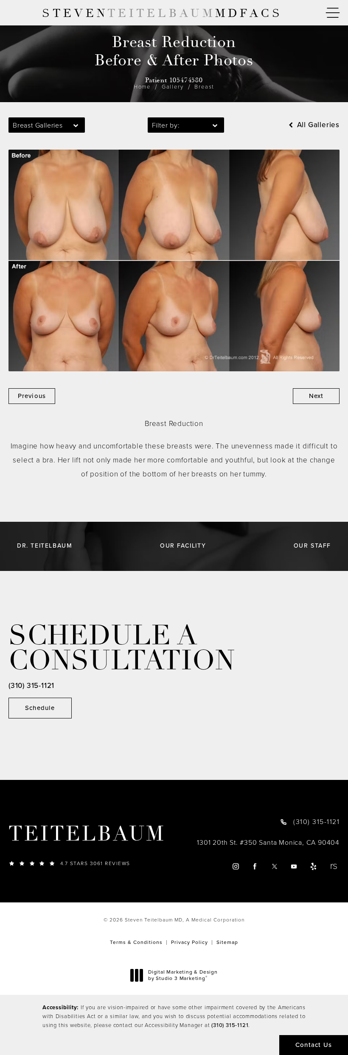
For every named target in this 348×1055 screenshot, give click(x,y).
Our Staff (312, 546)
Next (316, 396)
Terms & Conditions (136, 942)
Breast (204, 87)
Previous (32, 396)
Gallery (173, 87)
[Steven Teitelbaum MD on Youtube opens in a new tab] (294, 866)
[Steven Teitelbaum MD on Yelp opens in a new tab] (314, 866)
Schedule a (121, 649)
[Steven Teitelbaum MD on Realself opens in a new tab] (333, 866)
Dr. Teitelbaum (44, 546)
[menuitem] (235, 866)
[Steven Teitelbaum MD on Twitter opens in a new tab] (275, 866)
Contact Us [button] (313, 1044)
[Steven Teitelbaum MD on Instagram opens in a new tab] (235, 866)
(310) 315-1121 (229, 1025)
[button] (333, 13)
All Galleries (317, 124)
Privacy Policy (189, 942)
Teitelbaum (87, 834)
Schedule (40, 708)
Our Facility (183, 546)
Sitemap (227, 942)
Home (142, 87)
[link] (89, 863)
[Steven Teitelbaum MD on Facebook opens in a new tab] (255, 866)
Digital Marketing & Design (183, 975)
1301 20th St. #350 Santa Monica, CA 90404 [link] (268, 842)
